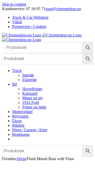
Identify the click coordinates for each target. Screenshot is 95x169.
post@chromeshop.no (63, 9)
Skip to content (14, 4)
